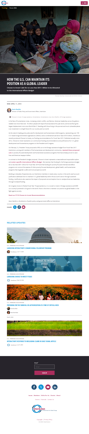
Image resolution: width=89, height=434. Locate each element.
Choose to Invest (16, 117)
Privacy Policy (48, 419)
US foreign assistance (65, 117)
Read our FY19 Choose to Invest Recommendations (27, 195)
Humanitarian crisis (46, 117)
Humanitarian (36, 117)
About (58, 395)
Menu (85, 3)
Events (53, 395)
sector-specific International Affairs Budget (26, 162)
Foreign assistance (27, 117)
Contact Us (50, 399)
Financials (43, 399)
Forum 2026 (13, 8)
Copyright (40, 419)
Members (37, 395)
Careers (37, 399)
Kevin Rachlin (55, 117)
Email (36, 363)
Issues (30, 395)
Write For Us (45, 395)
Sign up (44, 373)
